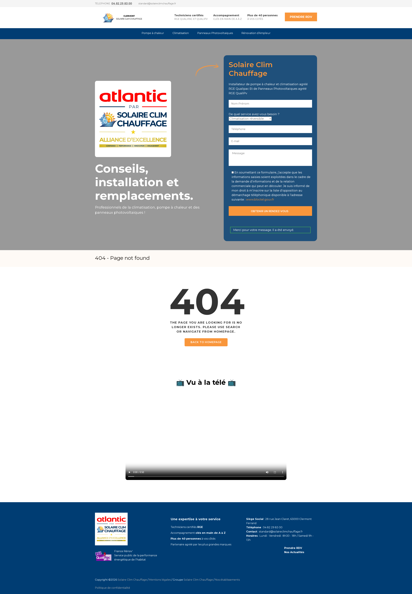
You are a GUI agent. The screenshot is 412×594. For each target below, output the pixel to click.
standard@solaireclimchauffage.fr (157, 3)
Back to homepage (206, 342)
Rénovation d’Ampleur (256, 33)
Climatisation (181, 33)
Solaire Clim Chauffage (132, 579)
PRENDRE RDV (301, 17)
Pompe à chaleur (153, 33)
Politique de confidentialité (112, 587)
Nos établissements (227, 579)
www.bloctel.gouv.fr (260, 199)
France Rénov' (123, 551)
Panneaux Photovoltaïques (215, 33)
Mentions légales (160, 579)
